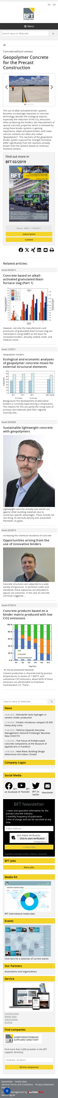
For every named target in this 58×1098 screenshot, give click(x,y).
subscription (29, 234)
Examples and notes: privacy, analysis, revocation (26, 854)
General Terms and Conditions (17, 1084)
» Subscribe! (29, 847)
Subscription (11, 1019)
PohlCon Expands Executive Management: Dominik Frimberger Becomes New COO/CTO (27, 733)
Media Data (11, 1016)
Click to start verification (32, 838)
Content (29, 239)
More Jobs (29, 867)
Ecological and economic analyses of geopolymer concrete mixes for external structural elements (28, 363)
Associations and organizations (21, 971)
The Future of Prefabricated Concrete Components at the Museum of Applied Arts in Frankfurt (26, 743)
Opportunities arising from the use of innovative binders (26, 542)
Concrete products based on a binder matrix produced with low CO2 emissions (27, 614)
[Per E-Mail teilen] (46, 250)
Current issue (12, 1013)
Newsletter (7, 1081)
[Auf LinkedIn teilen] (39, 251)
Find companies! (30, 1067)
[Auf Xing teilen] (33, 251)
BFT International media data (20, 913)
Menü (30, 26)
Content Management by (15, 1092)
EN (54, 4)
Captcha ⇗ (40, 842)
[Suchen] (53, 33)
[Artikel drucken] (52, 250)
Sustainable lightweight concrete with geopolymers (28, 429)
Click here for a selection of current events (27, 958)
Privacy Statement (44, 1084)
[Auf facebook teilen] (21, 251)
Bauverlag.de (8, 1095)
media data (21, 1081)
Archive (8, 1022)
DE (49, 4)
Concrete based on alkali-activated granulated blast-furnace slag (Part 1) (23, 279)
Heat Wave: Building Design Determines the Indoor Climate (25, 753)
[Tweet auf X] (27, 251)
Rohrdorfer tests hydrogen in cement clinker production (25, 716)
